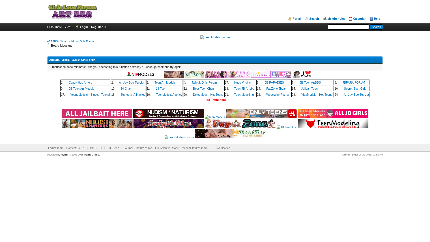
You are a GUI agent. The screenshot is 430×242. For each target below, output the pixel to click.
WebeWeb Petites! (278, 94)
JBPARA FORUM (353, 82)
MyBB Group (91, 154)
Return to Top (144, 148)
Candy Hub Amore (80, 82)
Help (377, 18)
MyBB (64, 154)
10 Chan (126, 88)
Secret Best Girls (355, 88)
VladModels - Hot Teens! (317, 94)
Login (84, 27)
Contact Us (73, 148)
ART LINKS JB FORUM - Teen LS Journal (108, 148)
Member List (336, 18)
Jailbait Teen (309, 88)
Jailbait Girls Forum (204, 82)
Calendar (359, 18)
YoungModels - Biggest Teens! (90, 94)
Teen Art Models (165, 82)
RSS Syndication (220, 148)
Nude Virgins (242, 82)
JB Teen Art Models (81, 88)
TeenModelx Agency (169, 94)
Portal (296, 18)
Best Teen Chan (203, 88)
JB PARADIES (274, 82)
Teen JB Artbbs (244, 88)
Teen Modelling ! (245, 94)
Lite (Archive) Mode (167, 148)
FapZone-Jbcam (276, 88)
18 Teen (161, 88)
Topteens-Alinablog (133, 94)
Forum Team (55, 148)
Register (97, 27)
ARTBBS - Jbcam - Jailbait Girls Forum (70, 41)
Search (314, 18)
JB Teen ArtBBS (310, 82)
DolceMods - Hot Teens (208, 94)
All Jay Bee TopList (131, 82)
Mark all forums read (194, 148)
